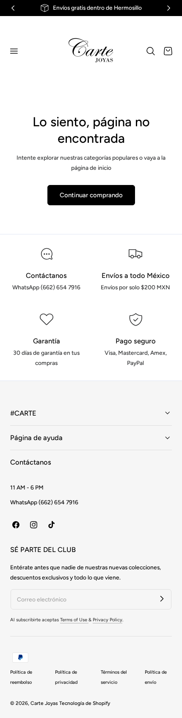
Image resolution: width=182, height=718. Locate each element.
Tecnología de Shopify (84, 703)
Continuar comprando (91, 195)
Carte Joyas (44, 703)
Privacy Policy (107, 620)
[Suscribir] (162, 599)
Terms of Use (74, 620)
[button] (13, 50)
